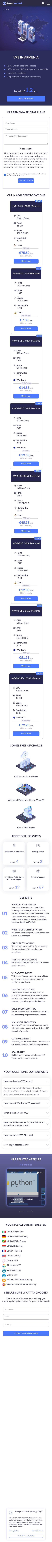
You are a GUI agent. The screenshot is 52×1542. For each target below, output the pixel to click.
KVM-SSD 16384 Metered (26, 206)
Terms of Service (37, 1531)
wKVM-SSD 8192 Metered (26, 611)
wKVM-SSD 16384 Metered (26, 678)
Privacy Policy (14, 1531)
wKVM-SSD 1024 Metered (26, 341)
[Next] (30, 1211)
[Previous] (21, 1211)
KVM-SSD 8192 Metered (26, 476)
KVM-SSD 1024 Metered (26, 273)
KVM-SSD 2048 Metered (26, 543)
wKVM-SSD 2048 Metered (26, 408)
